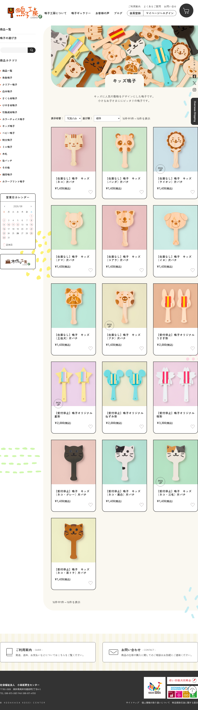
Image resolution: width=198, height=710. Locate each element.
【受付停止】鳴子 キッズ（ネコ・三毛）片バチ (174, 492)
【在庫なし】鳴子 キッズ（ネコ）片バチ (72, 180)
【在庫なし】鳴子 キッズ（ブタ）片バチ (123, 336)
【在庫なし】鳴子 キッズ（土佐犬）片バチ (72, 336)
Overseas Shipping (195, 111)
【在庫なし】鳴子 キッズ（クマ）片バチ (72, 258)
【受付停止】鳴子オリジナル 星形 (74, 414)
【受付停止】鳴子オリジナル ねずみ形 (125, 414)
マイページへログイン (160, 13)
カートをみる (186, 10)
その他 (6, 167)
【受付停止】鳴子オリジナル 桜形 (177, 414)
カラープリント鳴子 (13, 181)
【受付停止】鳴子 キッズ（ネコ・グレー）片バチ (72, 492)
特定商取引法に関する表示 (185, 702)
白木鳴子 (7, 91)
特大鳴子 (7, 140)
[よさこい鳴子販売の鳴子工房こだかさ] (25, 17)
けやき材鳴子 (9, 105)
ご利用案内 (134, 6)
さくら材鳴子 (9, 98)
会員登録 (135, 13)
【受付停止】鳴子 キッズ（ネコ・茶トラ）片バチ (72, 571)
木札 (4, 154)
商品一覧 (5, 29)
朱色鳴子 (7, 77)
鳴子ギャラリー (81, 13)
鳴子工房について (55, 13)
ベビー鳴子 (8, 133)
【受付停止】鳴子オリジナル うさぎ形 (177, 336)
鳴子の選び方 (8, 38)
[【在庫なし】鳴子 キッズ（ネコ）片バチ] (73, 149)
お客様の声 (102, 13)
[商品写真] (124, 149)
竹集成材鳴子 (9, 112)
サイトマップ (132, 702)
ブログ (118, 13)
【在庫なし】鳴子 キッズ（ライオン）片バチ (174, 180)
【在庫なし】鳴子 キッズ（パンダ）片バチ (123, 180)
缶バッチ (7, 160)
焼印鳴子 (7, 174)
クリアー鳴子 (9, 84)
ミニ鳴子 (7, 147)
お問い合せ (170, 6)
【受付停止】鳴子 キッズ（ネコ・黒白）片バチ (123, 492)
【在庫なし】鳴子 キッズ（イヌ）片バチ (174, 258)
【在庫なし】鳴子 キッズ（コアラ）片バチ (123, 258)
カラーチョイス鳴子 (13, 119)
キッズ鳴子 (8, 126)
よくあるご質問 (152, 6)
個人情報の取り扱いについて (156, 702)
